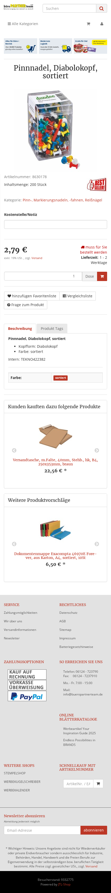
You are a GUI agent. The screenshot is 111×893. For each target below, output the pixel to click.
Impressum (67, 638)
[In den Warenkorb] (102, 276)
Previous (14, 450)
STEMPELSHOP (15, 773)
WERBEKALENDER (17, 790)
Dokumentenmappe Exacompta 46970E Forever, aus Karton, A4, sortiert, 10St (55, 555)
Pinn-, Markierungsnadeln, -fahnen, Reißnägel (62, 200)
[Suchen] (101, 8)
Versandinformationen (20, 629)
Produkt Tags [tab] (52, 328)
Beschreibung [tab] (20, 328)
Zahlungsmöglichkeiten (20, 612)
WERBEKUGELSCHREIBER (22, 782)
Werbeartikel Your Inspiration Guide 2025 (79, 730)
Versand (36, 258)
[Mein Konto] (102, 24)
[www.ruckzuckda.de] (18, 7)
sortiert (60, 378)
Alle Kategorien (24, 23)
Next (97, 450)
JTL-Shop (64, 884)
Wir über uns (13, 621)
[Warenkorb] (88, 24)
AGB (62, 621)
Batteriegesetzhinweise (76, 647)
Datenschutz (68, 612)
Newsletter (12, 638)
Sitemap (65, 629)
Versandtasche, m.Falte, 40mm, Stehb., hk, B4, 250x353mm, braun (55, 462)
